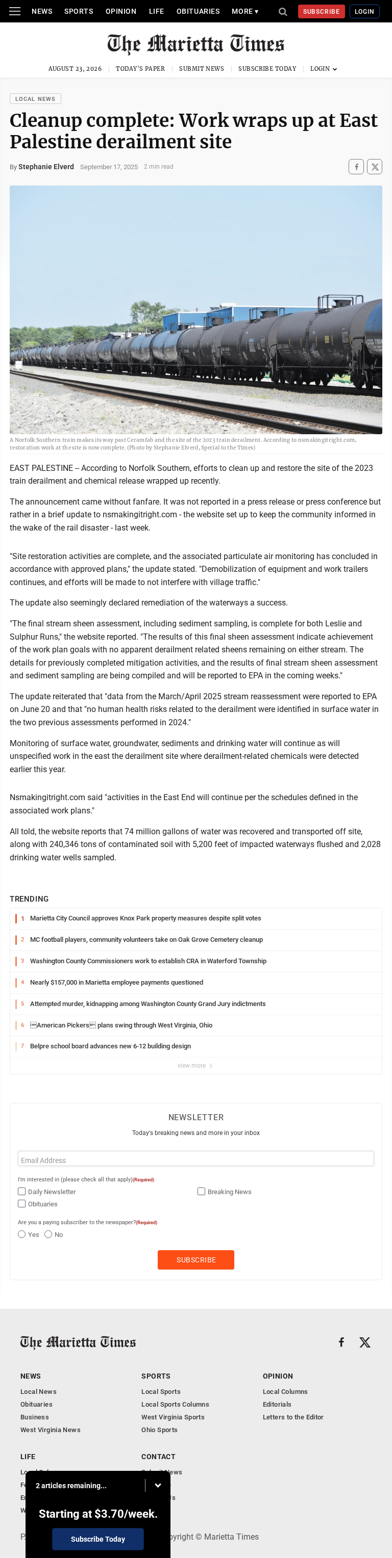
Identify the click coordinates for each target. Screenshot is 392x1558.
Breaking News (230, 1192)
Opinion (121, 11)
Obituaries (198, 11)
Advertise (156, 1485)
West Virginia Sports (173, 1417)
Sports (78, 11)
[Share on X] (374, 167)
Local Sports (161, 1391)
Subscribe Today (267, 68)
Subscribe (321, 11)
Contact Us (158, 1497)
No (59, 1234)
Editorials (277, 1404)
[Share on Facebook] (356, 167)
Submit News (201, 68)
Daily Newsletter (52, 1192)
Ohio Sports (159, 1430)
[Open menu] (15, 11)
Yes (33, 1234)
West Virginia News (50, 1430)
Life (156, 11)
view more (192, 1065)
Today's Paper (140, 68)
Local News (35, 99)
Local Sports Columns (175, 1404)
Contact (158, 1457)
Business (34, 1417)
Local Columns (285, 1391)
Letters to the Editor (293, 1417)
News (42, 11)
